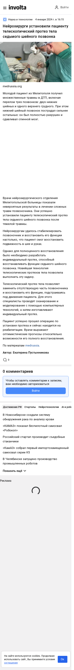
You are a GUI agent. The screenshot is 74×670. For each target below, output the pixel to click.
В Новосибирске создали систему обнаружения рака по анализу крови (28, 417)
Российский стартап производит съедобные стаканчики (34, 439)
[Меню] (5, 8)
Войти (36, 390)
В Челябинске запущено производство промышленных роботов (30, 461)
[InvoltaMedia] (17, 7)
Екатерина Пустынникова (31, 352)
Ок (62, 659)
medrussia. (32, 345)
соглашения (11, 662)
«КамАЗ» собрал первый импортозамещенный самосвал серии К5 (36, 450)
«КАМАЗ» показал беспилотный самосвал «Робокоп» (32, 428)
